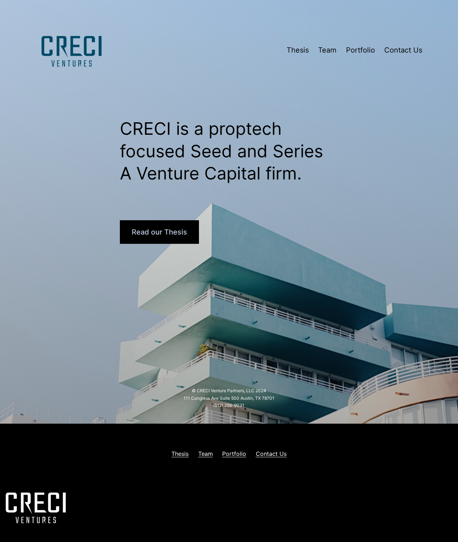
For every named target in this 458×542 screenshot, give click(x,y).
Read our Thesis (159, 232)
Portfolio (360, 50)
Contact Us (403, 50)
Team (327, 50)
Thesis (298, 50)
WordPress (440, 507)
